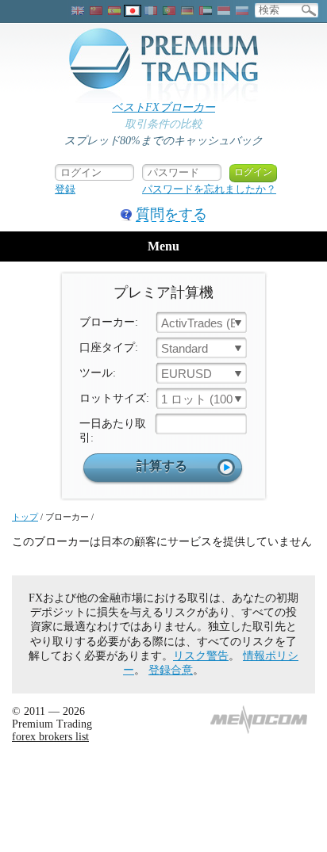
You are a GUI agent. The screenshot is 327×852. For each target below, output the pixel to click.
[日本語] (132, 10)
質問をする (171, 214)
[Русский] (242, 10)
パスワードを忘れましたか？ (209, 189)
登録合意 (170, 670)
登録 (65, 189)
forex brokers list (50, 737)
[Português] (169, 10)
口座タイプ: (108, 347)
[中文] (96, 10)
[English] (77, 10)
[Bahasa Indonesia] (223, 10)
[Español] (114, 10)
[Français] (150, 10)
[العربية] (205, 10)
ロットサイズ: (114, 398)
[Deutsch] (187, 10)
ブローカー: (108, 322)
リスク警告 (201, 656)
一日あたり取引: (112, 431)
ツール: (97, 373)
